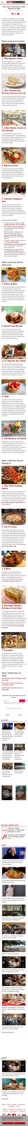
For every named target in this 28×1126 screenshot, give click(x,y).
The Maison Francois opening (13, 226)
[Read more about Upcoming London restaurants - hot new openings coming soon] (4, 836)
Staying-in (12, 1106)
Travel (18, 1106)
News (8, 1104)
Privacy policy (14, 1111)
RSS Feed (19, 1109)
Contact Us (12, 1109)
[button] (10, 14)
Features (14, 1104)
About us (4, 1109)
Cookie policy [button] (10, 1120)
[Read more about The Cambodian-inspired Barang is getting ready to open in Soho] (19, 726)
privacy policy (21, 703)
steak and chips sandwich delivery (13, 236)
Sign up (22, 701)
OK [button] (14, 1123)
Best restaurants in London (14, 708)
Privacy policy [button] (17, 1120)
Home (4, 1104)
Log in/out (22, 1111)
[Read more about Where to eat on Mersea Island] (19, 766)
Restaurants (21, 1104)
